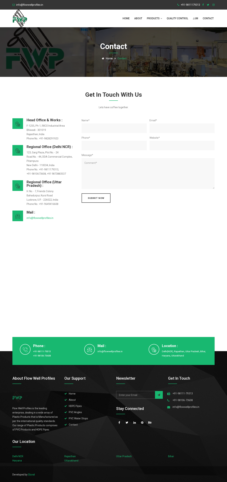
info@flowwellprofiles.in (110, 351)
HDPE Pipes (75, 406)
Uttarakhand (71, 460)
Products (153, 18)
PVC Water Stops (78, 418)
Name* (86, 120)
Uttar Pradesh (124, 456)
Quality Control (177, 18)
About (138, 18)
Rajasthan (70, 456)
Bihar (171, 456)
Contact (208, 18)
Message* (87, 155)
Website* (155, 137)
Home (126, 18)
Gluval (31, 474)
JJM (195, 18)
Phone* (86, 137)
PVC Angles (75, 412)
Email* (153, 120)
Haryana (17, 460)
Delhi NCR (17, 456)
